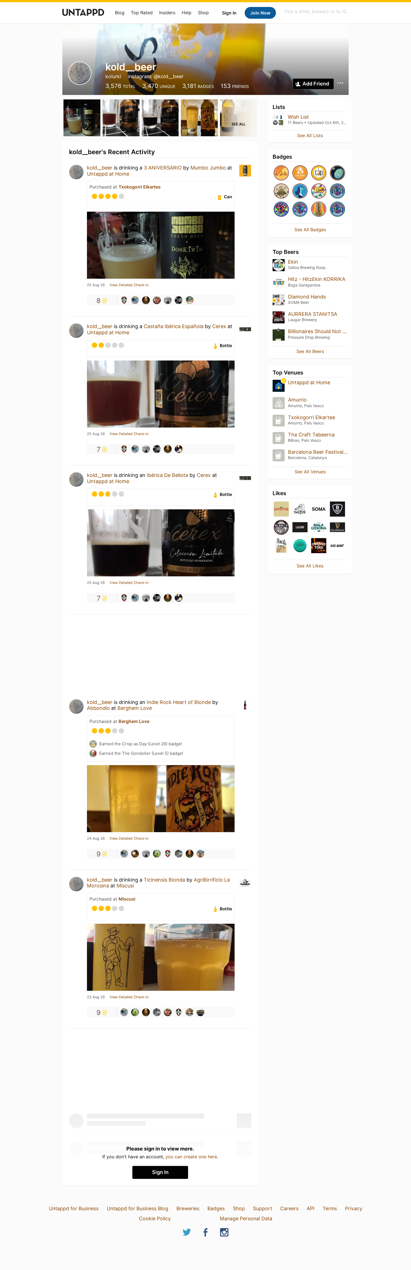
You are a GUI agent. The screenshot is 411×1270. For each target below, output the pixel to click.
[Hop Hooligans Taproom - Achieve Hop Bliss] (300, 191)
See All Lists (310, 135)
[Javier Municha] (179, 300)
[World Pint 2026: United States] (281, 209)
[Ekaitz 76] (168, 300)
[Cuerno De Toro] (318, 546)
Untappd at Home (108, 174)
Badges (216, 1208)
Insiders (167, 12)
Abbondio (98, 708)
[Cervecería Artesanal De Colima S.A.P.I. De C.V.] (300, 546)
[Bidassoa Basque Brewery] (337, 509)
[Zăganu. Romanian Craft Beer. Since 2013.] (300, 173)
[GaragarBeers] (146, 300)
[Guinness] (337, 528)
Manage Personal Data (246, 1218)
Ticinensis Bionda (164, 880)
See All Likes (310, 566)
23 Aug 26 (96, 997)
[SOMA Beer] (318, 509)
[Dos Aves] (337, 546)
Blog (119, 12)
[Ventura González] (135, 300)
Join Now (260, 13)
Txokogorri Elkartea (139, 187)
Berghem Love (134, 708)
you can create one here (191, 1156)
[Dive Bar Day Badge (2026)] (318, 209)
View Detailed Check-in (129, 285)
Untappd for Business (74, 1208)
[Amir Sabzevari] (200, 854)
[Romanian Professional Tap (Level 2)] (318, 173)
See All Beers (310, 351)
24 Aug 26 (96, 839)
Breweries (187, 1208)
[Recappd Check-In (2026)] (318, 191)
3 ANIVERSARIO (163, 168)
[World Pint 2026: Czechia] (337, 209)
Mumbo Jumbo (208, 168)
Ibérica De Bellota (167, 475)
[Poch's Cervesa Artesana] (281, 546)
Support (262, 1208)
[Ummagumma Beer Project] (281, 509)
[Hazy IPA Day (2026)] (281, 173)
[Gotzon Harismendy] (135, 854)
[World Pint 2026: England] (300, 209)
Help (187, 12)
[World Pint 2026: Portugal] (337, 191)
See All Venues (310, 471)
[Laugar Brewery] (300, 528)
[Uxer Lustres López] (179, 854)
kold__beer (99, 168)
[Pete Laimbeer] (157, 300)
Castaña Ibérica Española (174, 326)
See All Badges (310, 229)
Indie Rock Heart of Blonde (179, 702)
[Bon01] (124, 300)
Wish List (298, 117)
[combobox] (316, 11)
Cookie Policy (155, 1218)
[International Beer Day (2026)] (337, 173)
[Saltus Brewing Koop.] (300, 509)
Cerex (219, 326)
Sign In (229, 13)
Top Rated (142, 12)
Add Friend (316, 84)
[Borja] (189, 300)
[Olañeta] (281, 528)
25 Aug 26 (96, 285)
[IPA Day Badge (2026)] (281, 191)
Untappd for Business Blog (137, 1208)
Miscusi (125, 886)
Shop (203, 12)
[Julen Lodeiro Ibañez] (200, 1012)
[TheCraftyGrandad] (189, 1012)
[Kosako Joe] (157, 854)
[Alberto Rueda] (179, 449)
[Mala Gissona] (318, 528)
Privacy (353, 1208)
